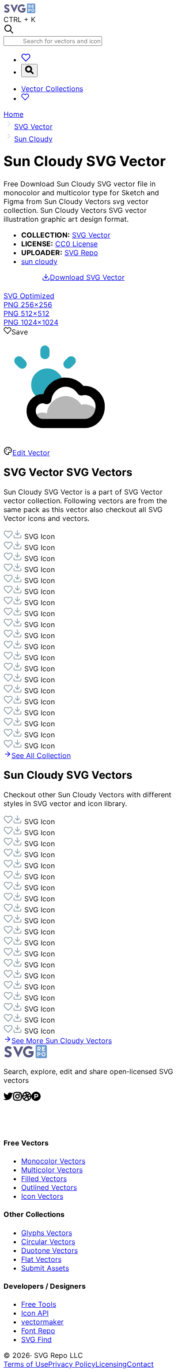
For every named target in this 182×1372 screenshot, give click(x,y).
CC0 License (76, 243)
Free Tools (38, 1304)
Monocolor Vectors (53, 1160)
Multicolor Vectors (52, 1169)
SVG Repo (81, 252)
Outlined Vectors (49, 1187)
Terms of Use (26, 1364)
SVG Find (36, 1339)
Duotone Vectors (49, 1250)
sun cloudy (39, 261)
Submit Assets (45, 1268)
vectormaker (42, 1321)
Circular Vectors (48, 1241)
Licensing (111, 1364)
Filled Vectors (44, 1178)
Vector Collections (52, 88)
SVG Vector (91, 235)
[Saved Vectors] (25, 59)
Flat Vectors (41, 1259)
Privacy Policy (71, 1364)
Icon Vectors (42, 1196)
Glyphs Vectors (46, 1232)
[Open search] (29, 70)
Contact (140, 1364)
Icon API (35, 1313)
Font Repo (38, 1330)
